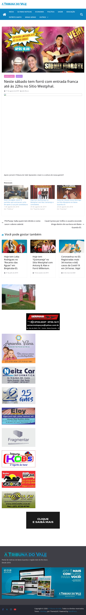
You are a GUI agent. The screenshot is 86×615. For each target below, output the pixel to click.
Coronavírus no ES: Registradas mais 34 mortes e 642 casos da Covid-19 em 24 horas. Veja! (71, 262)
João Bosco (25, 91)
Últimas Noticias (24, 12)
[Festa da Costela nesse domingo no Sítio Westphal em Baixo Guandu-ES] (69, 192)
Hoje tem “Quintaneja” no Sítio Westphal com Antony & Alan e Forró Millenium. (43, 262)
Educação (71, 12)
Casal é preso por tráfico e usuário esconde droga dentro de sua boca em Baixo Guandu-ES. (63, 224)
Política (50, 12)
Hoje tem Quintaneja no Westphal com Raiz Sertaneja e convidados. (42, 202)
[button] (47, 17)
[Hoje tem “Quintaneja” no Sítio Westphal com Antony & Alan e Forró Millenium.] (43, 241)
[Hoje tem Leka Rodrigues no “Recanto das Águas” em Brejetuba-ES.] (14, 241)
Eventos (19, 76)
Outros (43, 17)
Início (11, 12)
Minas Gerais (30, 17)
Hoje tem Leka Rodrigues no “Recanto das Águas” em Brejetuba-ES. (11, 262)
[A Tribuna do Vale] (4, 14)
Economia (39, 12)
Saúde (60, 12)
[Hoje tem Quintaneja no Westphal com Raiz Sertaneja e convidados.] (42, 192)
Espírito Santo (15, 17)
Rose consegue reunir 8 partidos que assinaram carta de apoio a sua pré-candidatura (16, 202)
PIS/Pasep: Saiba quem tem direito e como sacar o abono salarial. (22, 222)
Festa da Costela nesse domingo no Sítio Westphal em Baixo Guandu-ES (69, 202)
